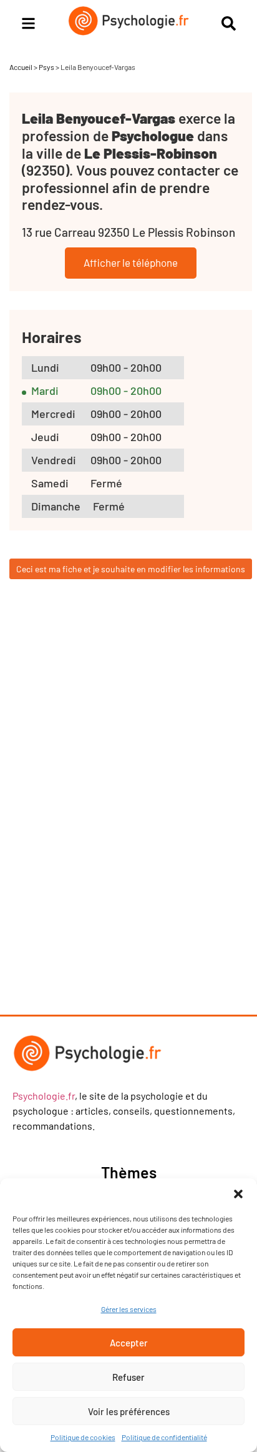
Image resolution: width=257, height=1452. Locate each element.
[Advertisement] (121, 810)
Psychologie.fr (43, 1095)
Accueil (20, 66)
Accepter (129, 1342)
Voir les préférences (129, 1411)
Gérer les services (129, 1309)
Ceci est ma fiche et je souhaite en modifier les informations (130, 569)
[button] (238, 1194)
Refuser (128, 1377)
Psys (46, 66)
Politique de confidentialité (164, 1437)
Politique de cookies (83, 1437)
